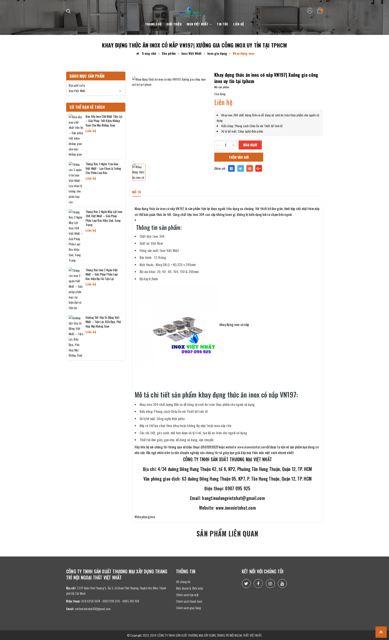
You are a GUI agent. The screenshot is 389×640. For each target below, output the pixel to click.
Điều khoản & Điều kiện (189, 588)
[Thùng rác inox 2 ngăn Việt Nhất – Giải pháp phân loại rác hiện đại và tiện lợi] (76, 288)
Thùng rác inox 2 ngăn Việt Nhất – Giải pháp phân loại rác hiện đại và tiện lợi (102, 274)
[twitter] (246, 583)
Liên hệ (238, 24)
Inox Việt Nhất (198, 24)
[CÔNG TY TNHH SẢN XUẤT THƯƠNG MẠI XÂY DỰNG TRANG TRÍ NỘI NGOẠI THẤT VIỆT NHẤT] (190, 8)
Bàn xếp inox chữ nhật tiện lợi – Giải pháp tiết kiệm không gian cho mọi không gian (104, 120)
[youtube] (282, 583)
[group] (170, 114)
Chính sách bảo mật (187, 594)
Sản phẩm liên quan (227, 533)
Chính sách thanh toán (189, 601)
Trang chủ (153, 24)
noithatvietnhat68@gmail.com (93, 608)
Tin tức (222, 24)
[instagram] (270, 583)
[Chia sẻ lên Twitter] (240, 168)
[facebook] (258, 583)
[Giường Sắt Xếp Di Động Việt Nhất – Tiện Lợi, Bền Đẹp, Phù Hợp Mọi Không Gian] (76, 336)
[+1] (258, 168)
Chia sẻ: (220, 168)
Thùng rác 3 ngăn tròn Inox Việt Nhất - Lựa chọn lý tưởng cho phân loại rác (103, 168)
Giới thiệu (174, 24)
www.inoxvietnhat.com (251, 446)
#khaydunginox (145, 516)
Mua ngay (250, 144)
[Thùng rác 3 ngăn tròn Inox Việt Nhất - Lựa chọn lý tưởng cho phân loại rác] (76, 182)
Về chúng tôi (183, 581)
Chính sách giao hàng (188, 607)
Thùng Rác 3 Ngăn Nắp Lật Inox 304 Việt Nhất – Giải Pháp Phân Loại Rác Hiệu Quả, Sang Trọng (104, 218)
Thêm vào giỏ (239, 157)
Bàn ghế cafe (77, 85)
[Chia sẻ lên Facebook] (231, 168)
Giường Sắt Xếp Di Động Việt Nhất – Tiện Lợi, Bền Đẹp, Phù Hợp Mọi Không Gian (103, 321)
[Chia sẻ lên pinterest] (249, 168)
